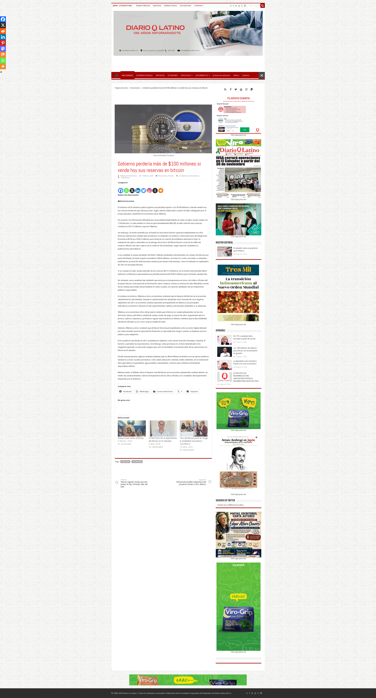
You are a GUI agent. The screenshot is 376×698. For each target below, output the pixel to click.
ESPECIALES (186, 75)
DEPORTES (160, 75)
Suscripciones (185, 6)
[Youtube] (239, 6)
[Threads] (155, 189)
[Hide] (1, 72)
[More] (160, 189)
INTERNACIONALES (144, 75)
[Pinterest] (3, 43)
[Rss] (231, 6)
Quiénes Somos (170, 6)
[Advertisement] (188, 62)
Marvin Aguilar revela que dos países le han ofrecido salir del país (134, 483)
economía (137, 462)
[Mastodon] (3, 49)
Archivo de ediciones (221, 75)
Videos (236, 75)
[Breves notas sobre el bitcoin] (132, 428)
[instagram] (242, 6)
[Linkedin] (137, 189)
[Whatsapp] (126, 189)
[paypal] (245, 6)
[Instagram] (149, 189)
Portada (171, 176)
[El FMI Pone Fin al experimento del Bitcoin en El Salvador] (163, 428)
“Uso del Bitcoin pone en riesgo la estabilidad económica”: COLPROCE (194, 441)
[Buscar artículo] (262, 5)
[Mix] (3, 55)
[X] (132, 189)
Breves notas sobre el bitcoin (131, 438)
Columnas (198, 6)
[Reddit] (3, 31)
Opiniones (157, 6)
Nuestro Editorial (143, 6)
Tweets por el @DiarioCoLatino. (230, 505)
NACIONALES (127, 75)
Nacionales (135, 88)
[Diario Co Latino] (188, 32)
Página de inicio (121, 88)
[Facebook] (233, 6)
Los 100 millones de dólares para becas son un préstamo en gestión (245, 350)
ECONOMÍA (173, 75)
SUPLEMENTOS (201, 75)
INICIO (116, 75)
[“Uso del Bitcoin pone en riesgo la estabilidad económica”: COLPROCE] (194, 428)
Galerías (245, 75)
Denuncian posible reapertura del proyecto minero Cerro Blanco (191, 482)
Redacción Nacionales (128, 176)
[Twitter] (236, 6)
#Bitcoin (125, 462)
